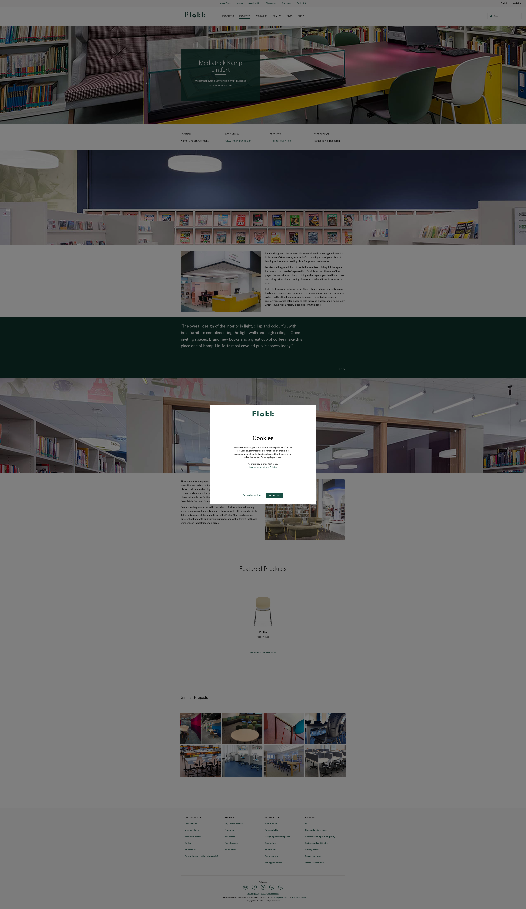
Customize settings (252, 495)
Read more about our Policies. (263, 467)
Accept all (274, 495)
